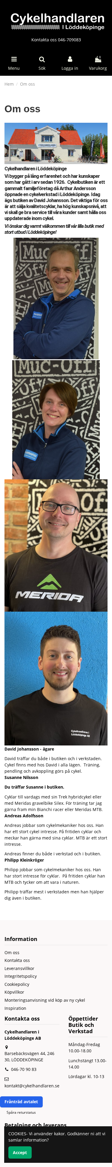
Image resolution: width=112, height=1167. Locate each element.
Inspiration (15, 1008)
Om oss (11, 952)
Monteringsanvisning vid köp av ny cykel (44, 1000)
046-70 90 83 (23, 1069)
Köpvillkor (14, 992)
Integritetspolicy (20, 976)
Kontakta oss (17, 960)
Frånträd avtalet (21, 1101)
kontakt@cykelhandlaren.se (31, 1086)
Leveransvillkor (19, 968)
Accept (20, 1152)
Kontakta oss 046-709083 (56, 40)
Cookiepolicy (16, 984)
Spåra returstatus (21, 1112)
